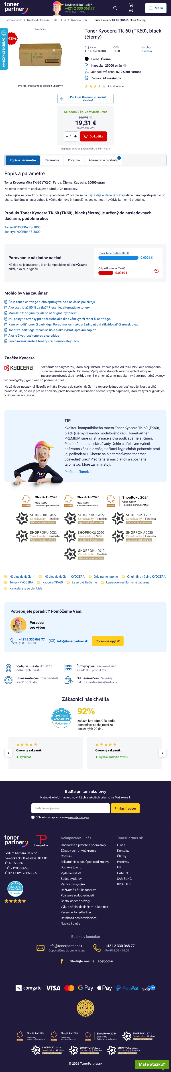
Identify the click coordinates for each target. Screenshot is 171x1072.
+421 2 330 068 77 (80, 8)
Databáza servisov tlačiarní (79, 918)
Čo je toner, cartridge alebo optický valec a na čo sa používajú (51, 302)
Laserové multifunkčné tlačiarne (127, 582)
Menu (159, 8)
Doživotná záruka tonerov (78, 890)
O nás (121, 845)
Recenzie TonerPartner (76, 912)
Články (121, 856)
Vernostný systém (73, 884)
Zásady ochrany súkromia (78, 850)
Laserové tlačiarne (84, 582)
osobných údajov (78, 817)
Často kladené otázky (75, 901)
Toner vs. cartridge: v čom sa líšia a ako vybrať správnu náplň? (52, 330)
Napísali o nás (70, 923)
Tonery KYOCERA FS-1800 (22, 227)
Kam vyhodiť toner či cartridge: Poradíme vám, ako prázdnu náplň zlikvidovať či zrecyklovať (73, 324)
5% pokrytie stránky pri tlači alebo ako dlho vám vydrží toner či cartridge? (60, 319)
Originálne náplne (106, 576)
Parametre (52, 160)
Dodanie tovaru (71, 867)
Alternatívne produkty (103, 160)
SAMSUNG (124, 878)
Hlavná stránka (13, 20)
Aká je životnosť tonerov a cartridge (33, 335)
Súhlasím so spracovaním (62, 817)
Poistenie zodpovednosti (77, 895)
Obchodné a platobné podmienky (83, 845)
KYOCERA (60, 20)
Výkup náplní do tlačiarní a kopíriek (84, 906)
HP (119, 867)
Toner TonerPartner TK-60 (113, 253)
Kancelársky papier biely (26, 588)
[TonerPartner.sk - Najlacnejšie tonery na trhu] (16, 8)
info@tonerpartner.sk (72, 641)
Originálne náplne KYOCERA (146, 576)
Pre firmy (123, 861)
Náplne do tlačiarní (38, 20)
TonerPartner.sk (130, 838)
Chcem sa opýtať (108, 641)
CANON (122, 873)
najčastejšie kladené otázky (106, 195)
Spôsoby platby (71, 878)
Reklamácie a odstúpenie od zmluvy (85, 861)
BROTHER (123, 884)
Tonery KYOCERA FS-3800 (22, 231)
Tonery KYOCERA (21, 582)
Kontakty (123, 850)
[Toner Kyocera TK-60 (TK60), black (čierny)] (40, 78)
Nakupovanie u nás (76, 838)
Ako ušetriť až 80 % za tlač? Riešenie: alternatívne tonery (49, 307)
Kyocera (147, 51)
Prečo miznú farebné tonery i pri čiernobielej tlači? (43, 341)
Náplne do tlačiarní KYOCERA (64, 576)
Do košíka (96, 136)
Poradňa (74, 160)
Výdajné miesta (71, 873)
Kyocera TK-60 (79, 20)
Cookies (66, 856)
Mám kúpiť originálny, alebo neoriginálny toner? (42, 313)
